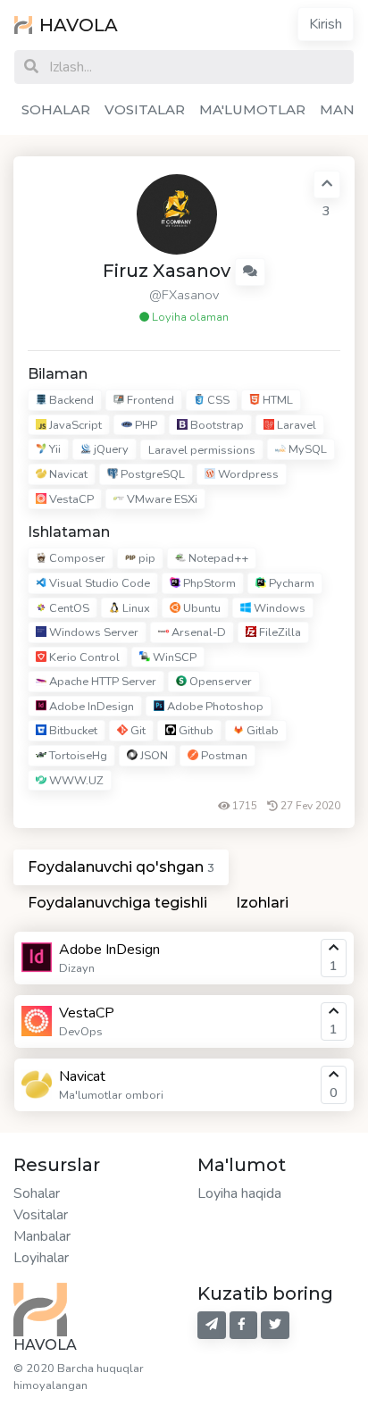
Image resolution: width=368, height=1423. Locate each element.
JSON (153, 756)
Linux (135, 608)
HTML (276, 400)
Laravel (295, 425)
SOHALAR (55, 109)
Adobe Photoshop (213, 707)
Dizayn (77, 968)
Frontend (149, 400)
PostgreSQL (151, 474)
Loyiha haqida (239, 1193)
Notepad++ (217, 558)
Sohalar (36, 1193)
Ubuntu (200, 608)
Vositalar (40, 1215)
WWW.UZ (75, 781)
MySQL (306, 449)
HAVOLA (78, 25)
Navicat (67, 474)
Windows (278, 608)
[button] (250, 272)
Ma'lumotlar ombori (111, 1095)
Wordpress (247, 474)
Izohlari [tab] (262, 902)
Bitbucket (71, 732)
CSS (217, 400)
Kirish (325, 24)
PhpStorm (208, 583)
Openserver (219, 682)
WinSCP (173, 657)
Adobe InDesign (90, 707)
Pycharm (290, 583)
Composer (75, 558)
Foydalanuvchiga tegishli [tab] (117, 902)
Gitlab (261, 732)
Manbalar (42, 1236)
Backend (70, 400)
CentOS (67, 608)
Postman (222, 756)
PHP (144, 425)
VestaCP (70, 499)
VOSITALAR (145, 109)
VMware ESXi (160, 499)
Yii (53, 449)
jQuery (110, 449)
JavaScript (74, 425)
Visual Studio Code (98, 583)
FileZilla (278, 632)
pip (145, 558)
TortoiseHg (76, 756)
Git (137, 732)
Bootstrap (216, 425)
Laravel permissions (201, 450)
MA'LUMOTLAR (252, 109)
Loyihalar (41, 1258)
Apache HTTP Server (101, 682)
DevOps (81, 1032)
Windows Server (92, 632)
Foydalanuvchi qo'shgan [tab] (121, 866)
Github (194, 732)
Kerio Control (83, 657)
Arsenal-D (197, 632)
